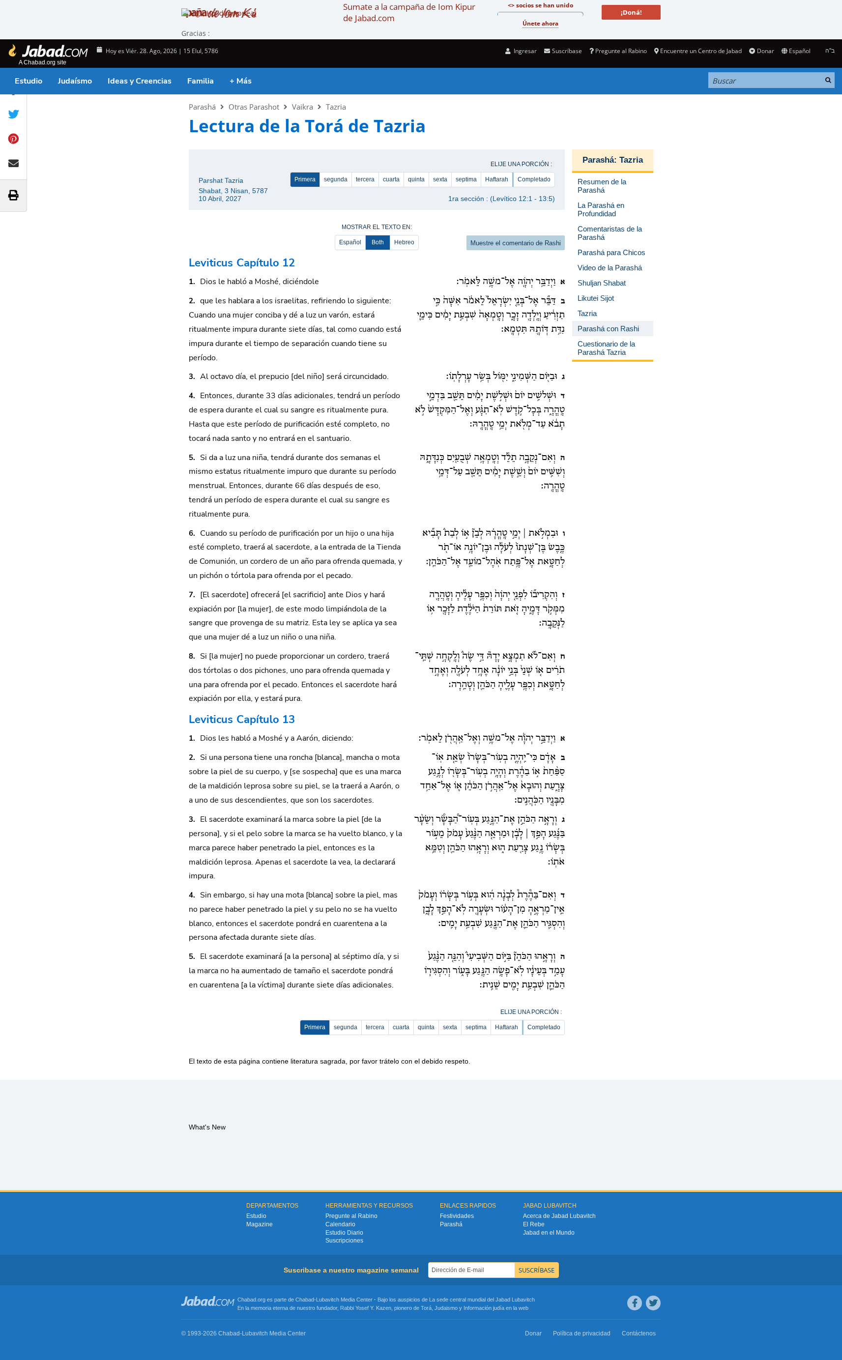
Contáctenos (639, 1333)
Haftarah (496, 179)
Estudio (28, 81)
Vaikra (302, 107)
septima (466, 179)
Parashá (202, 107)
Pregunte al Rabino (621, 51)
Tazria (336, 107)
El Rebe (534, 1224)
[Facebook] (634, 1303)
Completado (534, 179)
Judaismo (446, 1308)
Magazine (259, 1224)
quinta (416, 179)
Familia (200, 81)
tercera (365, 179)
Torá (426, 1308)
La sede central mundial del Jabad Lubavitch (482, 1299)
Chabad (304, 1299)
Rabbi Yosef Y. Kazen (365, 1308)
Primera (305, 179)
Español (350, 242)
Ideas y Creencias (140, 81)
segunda (336, 179)
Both (378, 242)
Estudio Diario (344, 1232)
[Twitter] (653, 1303)
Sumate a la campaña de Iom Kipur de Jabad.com (409, 12)
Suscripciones (344, 1240)
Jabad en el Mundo (549, 1232)
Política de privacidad (581, 1333)
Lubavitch (327, 1299)
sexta (440, 179)
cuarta (391, 179)
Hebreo (404, 242)
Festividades (457, 1216)
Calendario (340, 1224)
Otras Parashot (254, 107)
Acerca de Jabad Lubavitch (559, 1216)
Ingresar (524, 51)
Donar (765, 51)
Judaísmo (75, 81)
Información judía (485, 1308)
